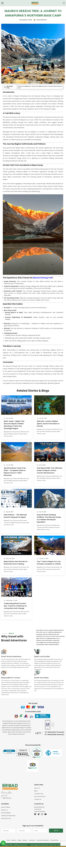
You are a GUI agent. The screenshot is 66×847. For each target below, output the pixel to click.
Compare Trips (38, 793)
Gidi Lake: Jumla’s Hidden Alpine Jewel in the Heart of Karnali (48, 423)
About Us (37, 788)
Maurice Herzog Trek (42, 278)
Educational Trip (6, 818)
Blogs (35, 791)
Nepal (19, 840)
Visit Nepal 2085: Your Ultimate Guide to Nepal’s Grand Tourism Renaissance (49, 470)
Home (8, 840)
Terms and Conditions (42, 840)
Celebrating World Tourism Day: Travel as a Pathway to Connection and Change (15, 605)
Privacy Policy (54, 840)
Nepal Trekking (5, 807)
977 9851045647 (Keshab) (54, 732)
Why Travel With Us (40, 796)
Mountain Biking (5, 813)
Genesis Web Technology (56, 845)
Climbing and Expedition (8, 815)
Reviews (25, 840)
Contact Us (37, 799)
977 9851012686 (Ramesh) (54, 735)
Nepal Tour (4, 810)
